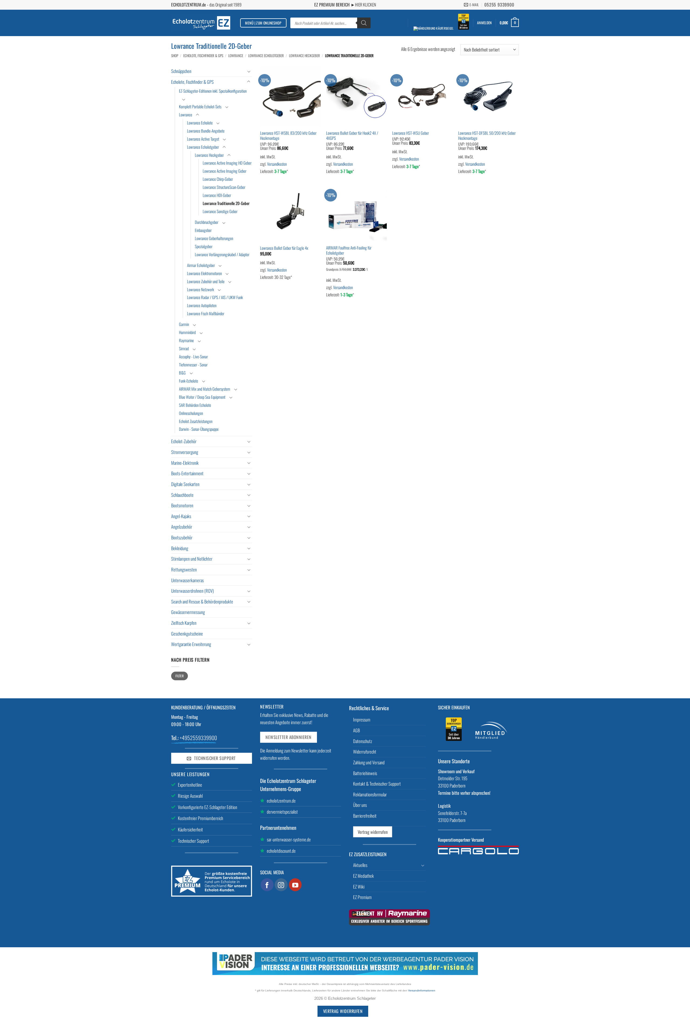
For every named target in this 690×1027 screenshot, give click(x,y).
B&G (182, 373)
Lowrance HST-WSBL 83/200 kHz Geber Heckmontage (288, 135)
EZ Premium (362, 897)
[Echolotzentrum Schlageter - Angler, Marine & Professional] (201, 22)
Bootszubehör (181, 537)
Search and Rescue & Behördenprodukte (202, 601)
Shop (174, 55)
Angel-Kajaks (181, 516)
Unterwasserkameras (187, 580)
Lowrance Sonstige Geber (220, 211)
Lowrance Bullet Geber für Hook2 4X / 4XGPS (352, 135)
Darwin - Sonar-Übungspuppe (199, 429)
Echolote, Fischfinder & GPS (203, 55)
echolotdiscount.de (281, 850)
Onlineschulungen (191, 413)
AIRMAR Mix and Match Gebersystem (204, 389)
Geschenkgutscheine (187, 633)
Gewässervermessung (188, 612)
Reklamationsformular (370, 794)
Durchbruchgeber (206, 222)
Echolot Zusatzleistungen (195, 421)
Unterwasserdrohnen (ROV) (192, 590)
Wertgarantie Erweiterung (191, 644)
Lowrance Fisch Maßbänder (205, 313)
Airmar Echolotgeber (201, 265)
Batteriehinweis (365, 773)
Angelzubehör (181, 526)
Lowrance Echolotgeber (266, 55)
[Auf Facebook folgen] (267, 884)
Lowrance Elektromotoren (204, 273)
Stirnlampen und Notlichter (191, 558)
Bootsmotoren (182, 505)
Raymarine (186, 340)
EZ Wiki (358, 886)
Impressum (361, 719)
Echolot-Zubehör (183, 441)
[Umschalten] (249, 71)
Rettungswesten (184, 569)
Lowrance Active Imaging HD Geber (227, 163)
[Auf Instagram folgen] (281, 884)
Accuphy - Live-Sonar (193, 356)
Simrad (184, 348)
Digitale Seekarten (185, 484)
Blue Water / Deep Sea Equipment (202, 397)
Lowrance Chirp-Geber (218, 179)
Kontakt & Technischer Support (377, 783)
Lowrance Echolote (200, 123)
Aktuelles (360, 865)
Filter (179, 675)
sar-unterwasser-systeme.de (289, 839)
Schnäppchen (181, 71)
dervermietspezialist (282, 811)
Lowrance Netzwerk (200, 289)
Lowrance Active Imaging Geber (224, 171)
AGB (356, 730)
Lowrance (235, 55)
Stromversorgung (184, 452)
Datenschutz (362, 741)
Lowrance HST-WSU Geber (410, 133)
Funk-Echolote (188, 381)
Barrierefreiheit (365, 815)
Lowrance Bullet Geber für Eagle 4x (284, 248)
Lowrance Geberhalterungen (214, 238)
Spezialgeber (203, 246)
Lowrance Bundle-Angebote (206, 131)
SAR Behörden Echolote (195, 405)
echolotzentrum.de (281, 800)
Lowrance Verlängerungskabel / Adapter (222, 254)
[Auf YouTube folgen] (295, 884)
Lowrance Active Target (203, 139)
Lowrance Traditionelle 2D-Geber (226, 203)
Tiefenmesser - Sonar (193, 364)
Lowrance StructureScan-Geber (224, 187)
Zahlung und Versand (369, 762)
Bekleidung (179, 548)
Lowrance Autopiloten (201, 305)
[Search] (364, 23)
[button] (484, 22)
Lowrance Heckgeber (304, 55)
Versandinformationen (421, 990)
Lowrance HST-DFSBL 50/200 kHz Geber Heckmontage (487, 135)
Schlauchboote (182, 494)
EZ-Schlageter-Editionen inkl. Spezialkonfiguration (213, 91)
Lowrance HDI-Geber (217, 195)
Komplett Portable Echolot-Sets (200, 106)
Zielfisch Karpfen (183, 622)
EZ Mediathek (363, 875)
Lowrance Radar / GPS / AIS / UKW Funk (215, 297)
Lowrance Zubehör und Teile (206, 281)
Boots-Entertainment (187, 473)
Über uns (360, 805)
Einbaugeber (203, 230)
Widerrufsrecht (364, 751)
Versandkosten (277, 164)
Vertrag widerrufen (373, 831)
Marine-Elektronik (185, 462)
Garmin (184, 324)
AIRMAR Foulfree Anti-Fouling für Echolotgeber (348, 250)
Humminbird (187, 332)
